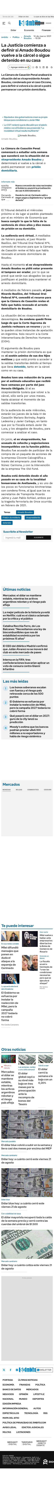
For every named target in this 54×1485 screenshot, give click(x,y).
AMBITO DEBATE (41, 1443)
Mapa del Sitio (11, 1418)
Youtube (31, 1370)
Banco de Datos (12, 1389)
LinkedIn (24, 1370)
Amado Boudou (28, 37)
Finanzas (46, 30)
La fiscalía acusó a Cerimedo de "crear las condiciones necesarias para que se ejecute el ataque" (46, 972)
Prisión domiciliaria (11, 517)
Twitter (4, 1370)
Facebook (10, 1370)
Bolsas (19, 790)
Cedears (47, 790)
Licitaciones (23, 1432)
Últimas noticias (27, 1380)
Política (16, 37)
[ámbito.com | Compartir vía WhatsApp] (33, 67)
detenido (20, 366)
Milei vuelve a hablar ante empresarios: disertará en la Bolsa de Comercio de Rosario (46, 943)
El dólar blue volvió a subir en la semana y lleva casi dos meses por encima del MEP (26, 1146)
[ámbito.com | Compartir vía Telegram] (47, 67)
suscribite (40, 23)
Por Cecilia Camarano (10, 1024)
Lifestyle (38, 1394)
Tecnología (31, 1413)
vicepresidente (11, 159)
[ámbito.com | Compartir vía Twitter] (40, 67)
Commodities (33, 790)
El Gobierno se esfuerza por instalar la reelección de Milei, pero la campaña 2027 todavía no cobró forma (30, 706)
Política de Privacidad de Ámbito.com (24, 1422)
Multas (7, 1432)
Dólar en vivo (24, 17)
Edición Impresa (12, 1403)
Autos (37, 1408)
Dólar (13, 30)
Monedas (7, 790)
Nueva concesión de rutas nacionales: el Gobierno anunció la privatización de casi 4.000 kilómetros (33, 188)
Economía (29, 30)
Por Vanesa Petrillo (44, 988)
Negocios (8, 1394)
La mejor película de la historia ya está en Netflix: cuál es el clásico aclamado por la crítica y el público (26, 615)
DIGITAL (12, 1443)
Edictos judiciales (33, 1427)
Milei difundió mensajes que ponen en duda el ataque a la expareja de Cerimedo (9, 958)
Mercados (32, 1389)
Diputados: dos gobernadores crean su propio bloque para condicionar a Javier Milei (26, 118)
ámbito (4, 37)
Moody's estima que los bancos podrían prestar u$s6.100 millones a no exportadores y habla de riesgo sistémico (29, 731)
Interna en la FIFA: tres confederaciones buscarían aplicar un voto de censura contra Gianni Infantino (26, 664)
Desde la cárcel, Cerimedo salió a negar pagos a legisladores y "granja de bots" (33, 198)
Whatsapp (38, 1370)
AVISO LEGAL (10, 1427)
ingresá (48, 23)
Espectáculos (11, 1413)
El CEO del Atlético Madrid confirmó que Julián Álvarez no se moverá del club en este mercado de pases (25, 649)
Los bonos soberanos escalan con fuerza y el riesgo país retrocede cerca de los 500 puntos (28, 692)
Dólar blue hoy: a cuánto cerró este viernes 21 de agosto (22, 1205)
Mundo (23, 1399)
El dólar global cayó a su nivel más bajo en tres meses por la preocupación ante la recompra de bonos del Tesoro (27, 1089)
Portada (8, 1380)
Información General (15, 1408)
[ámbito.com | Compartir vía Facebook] (37, 67)
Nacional (8, 1399)
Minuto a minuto (7, 1066)
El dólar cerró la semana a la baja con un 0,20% (45, 1076)
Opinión (23, 1394)
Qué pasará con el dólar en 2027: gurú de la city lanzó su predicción (30, 719)
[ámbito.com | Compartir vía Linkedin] (43, 67)
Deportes (38, 1399)
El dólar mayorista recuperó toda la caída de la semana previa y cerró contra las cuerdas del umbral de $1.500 (26, 1221)
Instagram (17, 1370)
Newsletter (44, 1370)
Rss (45, 1413)
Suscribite (38, 537)
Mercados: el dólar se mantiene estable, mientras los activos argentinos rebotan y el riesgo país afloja (24, 600)
